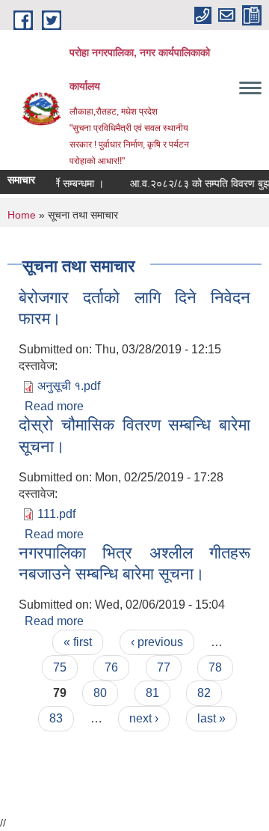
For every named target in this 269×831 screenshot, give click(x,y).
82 (204, 693)
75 (60, 667)
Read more (54, 406)
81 (152, 693)
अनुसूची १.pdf (68, 386)
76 (111, 667)
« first (78, 642)
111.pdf (56, 514)
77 (163, 667)
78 (215, 667)
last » (211, 718)
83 (56, 718)
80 (100, 693)
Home (21, 215)
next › (143, 718)
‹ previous (157, 642)
